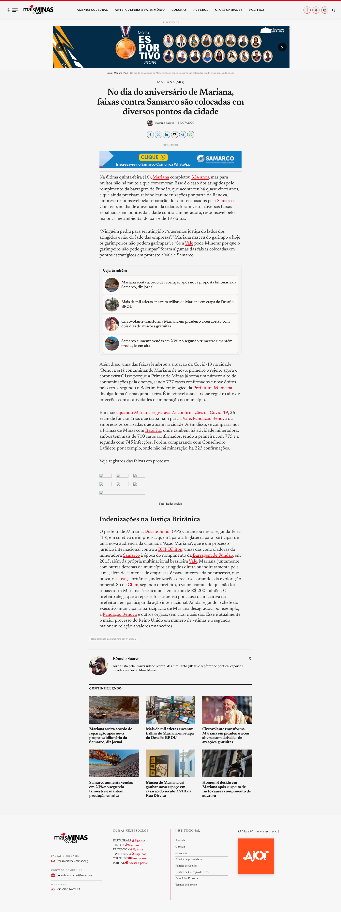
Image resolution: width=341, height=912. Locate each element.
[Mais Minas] (38, 10)
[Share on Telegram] (182, 134)
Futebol (200, 10)
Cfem (132, 585)
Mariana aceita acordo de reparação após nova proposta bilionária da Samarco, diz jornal (110, 735)
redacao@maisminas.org (72, 861)
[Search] (333, 10)
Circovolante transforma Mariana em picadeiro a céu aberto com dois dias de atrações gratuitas (225, 735)
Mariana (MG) (121, 72)
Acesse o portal (138, 863)
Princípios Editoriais (187, 878)
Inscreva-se (139, 858)
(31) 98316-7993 (68, 889)
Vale (189, 243)
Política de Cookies (186, 866)
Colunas (179, 10)
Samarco (225, 201)
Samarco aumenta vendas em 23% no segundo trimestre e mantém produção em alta (111, 789)
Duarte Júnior (157, 532)
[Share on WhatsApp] (190, 134)
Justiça (124, 579)
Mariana (161, 177)
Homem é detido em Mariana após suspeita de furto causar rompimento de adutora (226, 789)
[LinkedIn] (57, 174)
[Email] (57, 192)
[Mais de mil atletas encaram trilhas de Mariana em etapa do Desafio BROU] (170, 710)
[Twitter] (57, 165)
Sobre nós (181, 853)
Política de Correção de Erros (192, 872)
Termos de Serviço (186, 885)
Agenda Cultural (92, 10)
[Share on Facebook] (150, 134)
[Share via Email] (174, 134)
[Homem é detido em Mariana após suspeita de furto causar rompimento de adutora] (227, 763)
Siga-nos (139, 840)
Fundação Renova (210, 418)
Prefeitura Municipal (213, 388)
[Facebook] (57, 156)
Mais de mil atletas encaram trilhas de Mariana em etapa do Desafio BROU (170, 733)
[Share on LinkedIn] (166, 134)
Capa (109, 72)
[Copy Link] (57, 201)
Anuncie (180, 840)
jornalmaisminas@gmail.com (75, 875)
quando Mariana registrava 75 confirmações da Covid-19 (173, 413)
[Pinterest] (57, 183)
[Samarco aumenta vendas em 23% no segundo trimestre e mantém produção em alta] (114, 763)
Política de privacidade (188, 859)
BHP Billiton (170, 549)
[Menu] (15, 10)
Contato (180, 847)
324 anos (200, 177)
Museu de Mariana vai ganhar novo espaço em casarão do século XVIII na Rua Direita (168, 789)
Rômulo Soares (164, 123)
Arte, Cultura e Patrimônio (140, 10)
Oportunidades (229, 10)
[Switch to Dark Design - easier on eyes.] (8, 10)
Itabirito (153, 430)
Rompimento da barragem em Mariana (113, 639)
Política (256, 10)
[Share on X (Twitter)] (158, 134)
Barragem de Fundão (212, 555)
